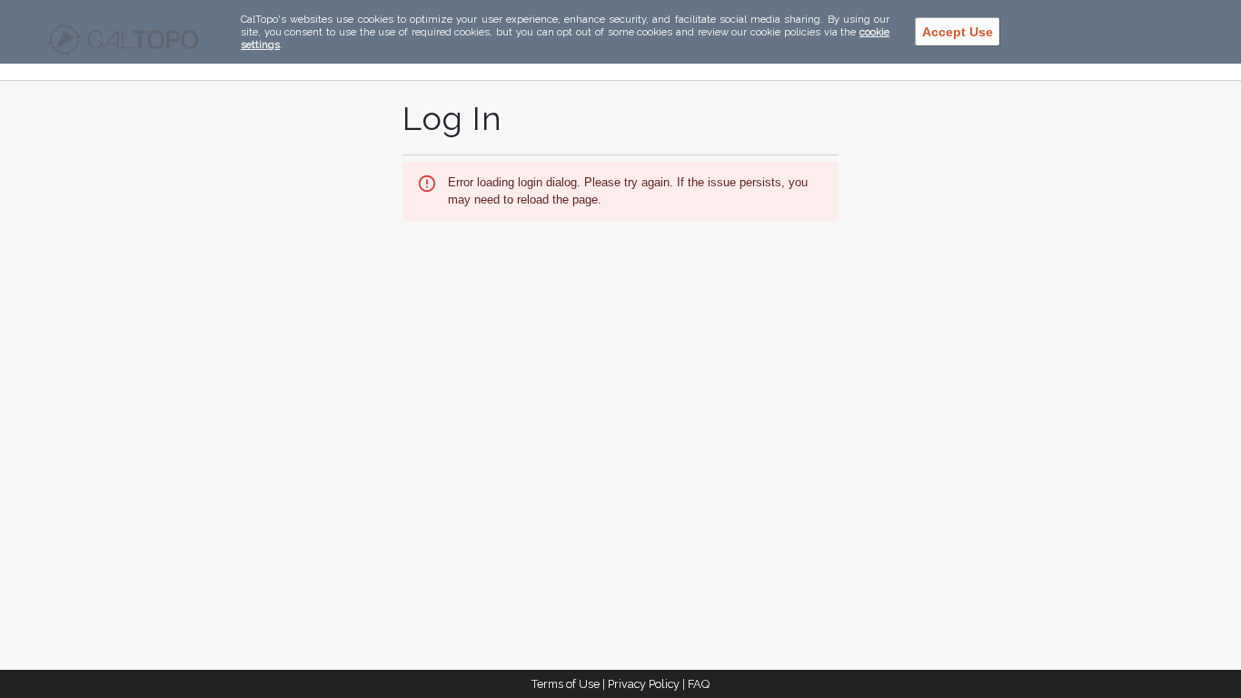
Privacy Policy (644, 684)
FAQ (699, 684)
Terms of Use (565, 684)
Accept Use (957, 32)
